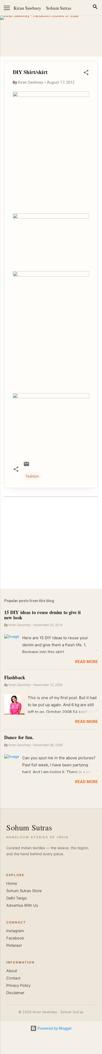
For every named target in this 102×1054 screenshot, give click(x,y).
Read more (86, 661)
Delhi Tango (16, 898)
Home (11, 883)
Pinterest (14, 945)
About (11, 970)
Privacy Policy (18, 985)
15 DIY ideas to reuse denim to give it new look (42, 615)
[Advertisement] (51, 543)
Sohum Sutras (58, 8)
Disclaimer (15, 992)
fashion (32, 476)
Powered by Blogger (54, 1028)
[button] (86, 73)
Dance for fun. (18, 737)
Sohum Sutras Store (24, 890)
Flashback (14, 677)
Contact (13, 978)
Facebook (15, 938)
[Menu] (7, 8)
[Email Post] (26, 465)
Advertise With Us (22, 905)
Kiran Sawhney (27, 8)
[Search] (95, 8)
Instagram (15, 930)
